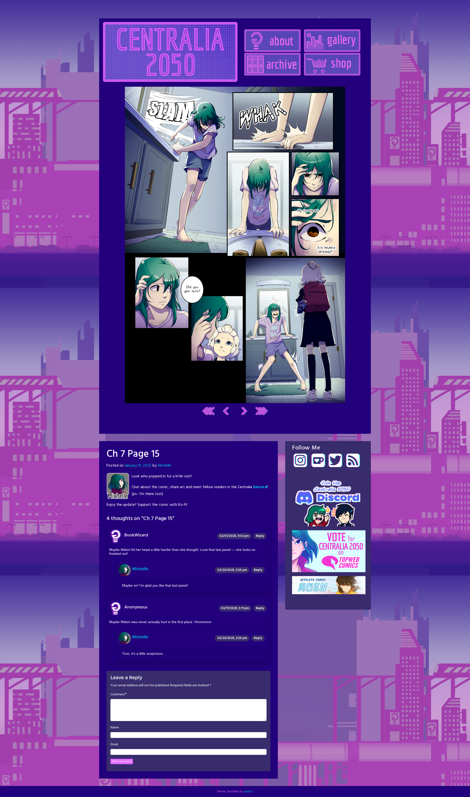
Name (114, 727)
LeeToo (248, 791)
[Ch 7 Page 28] (261, 411)
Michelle (164, 465)
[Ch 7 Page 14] (226, 411)
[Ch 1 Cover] (208, 411)
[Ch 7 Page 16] (235, 245)
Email (114, 744)
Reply (260, 536)
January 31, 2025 (138, 465)
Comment (117, 694)
